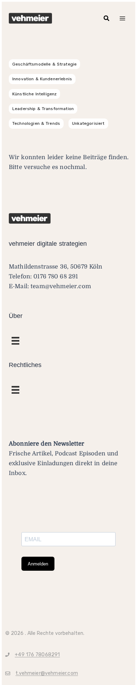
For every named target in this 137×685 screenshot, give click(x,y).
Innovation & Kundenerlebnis (42, 78)
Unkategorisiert (88, 123)
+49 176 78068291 (37, 655)
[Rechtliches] (15, 340)
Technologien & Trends (36, 123)
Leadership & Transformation (43, 108)
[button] (107, 18)
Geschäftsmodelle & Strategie (44, 64)
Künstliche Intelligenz (34, 93)
